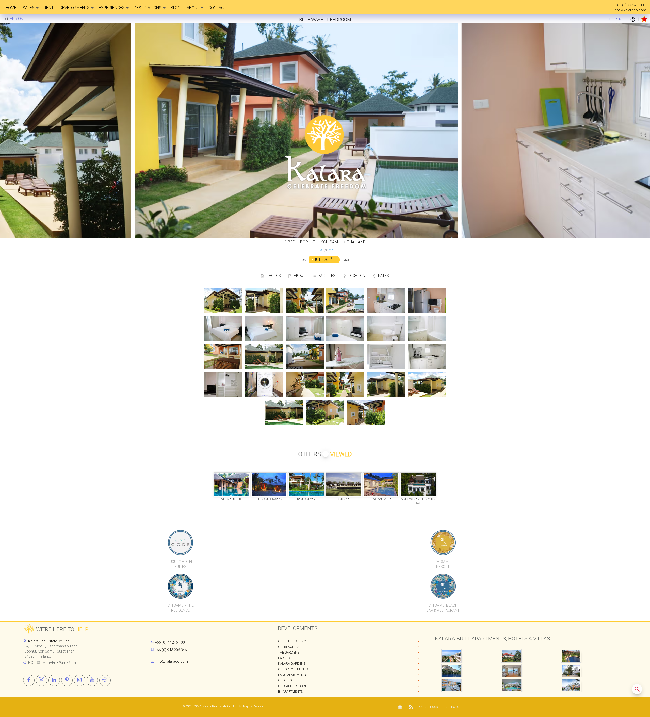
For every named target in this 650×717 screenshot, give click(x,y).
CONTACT (217, 7)
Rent (49, 7)
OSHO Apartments (293, 669)
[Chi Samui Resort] (443, 542)
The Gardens (288, 652)
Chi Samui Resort (292, 686)
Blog (176, 7)
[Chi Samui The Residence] (180, 586)
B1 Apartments (290, 691)
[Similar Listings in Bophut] (637, 689)
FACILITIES (325, 276)
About (193, 7)
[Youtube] (92, 680)
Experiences (112, 7)
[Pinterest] (67, 680)
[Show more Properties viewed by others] (325, 454)
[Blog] (410, 708)
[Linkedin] (54, 680)
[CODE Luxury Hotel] (180, 542)
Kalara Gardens (291, 663)
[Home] (400, 707)
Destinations (147, 7)
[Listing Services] (633, 19)
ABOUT (298, 276)
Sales (29, 7)
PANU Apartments (292, 675)
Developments (75, 7)
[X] (41, 680)
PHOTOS (272, 276)
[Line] (105, 680)
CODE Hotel (287, 680)
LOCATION (355, 276)
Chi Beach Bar (289, 647)
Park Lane (286, 658)
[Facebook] (29, 680)
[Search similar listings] (637, 689)
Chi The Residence (293, 641)
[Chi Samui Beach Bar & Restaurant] (443, 586)
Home (11, 7)
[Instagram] (79, 680)
